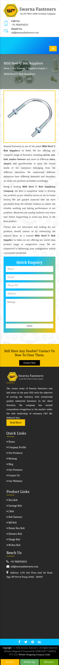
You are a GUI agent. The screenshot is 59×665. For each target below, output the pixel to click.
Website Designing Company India (34, 654)
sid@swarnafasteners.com (25, 32)
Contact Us (14, 475)
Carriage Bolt (15, 505)
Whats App (30, 662)
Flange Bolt (14, 539)
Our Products (15, 453)
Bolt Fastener (15, 517)
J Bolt (11, 511)
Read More (15, 422)
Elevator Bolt (15, 533)
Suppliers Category (36, 68)
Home (6, 68)
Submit (30, 326)
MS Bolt (12, 522)
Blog (10, 464)
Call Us (11, 662)
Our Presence (19, 68)
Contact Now (29, 363)
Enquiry (49, 662)
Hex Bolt (13, 500)
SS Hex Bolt (14, 545)
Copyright (7, 648)
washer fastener (17, 159)
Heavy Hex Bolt (16, 528)
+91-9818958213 (19, 24)
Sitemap (12, 458)
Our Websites (15, 481)
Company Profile (17, 447)
